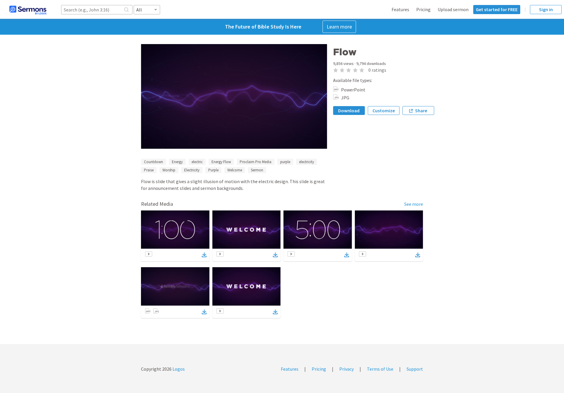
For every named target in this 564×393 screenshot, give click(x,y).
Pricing (423, 9)
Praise (149, 170)
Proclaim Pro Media (255, 161)
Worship (168, 170)
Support (415, 369)
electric (197, 161)
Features (400, 9)
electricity (306, 161)
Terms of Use (380, 369)
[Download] (204, 255)
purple (285, 161)
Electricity (191, 170)
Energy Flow (221, 161)
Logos (178, 369)
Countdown (153, 161)
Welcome (234, 170)
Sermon (257, 170)
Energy (177, 161)
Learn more (339, 26)
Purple (213, 170)
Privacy (346, 369)
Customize (383, 110)
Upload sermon (453, 9)
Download (349, 110)
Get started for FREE (497, 9)
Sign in (546, 9)
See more (413, 204)
